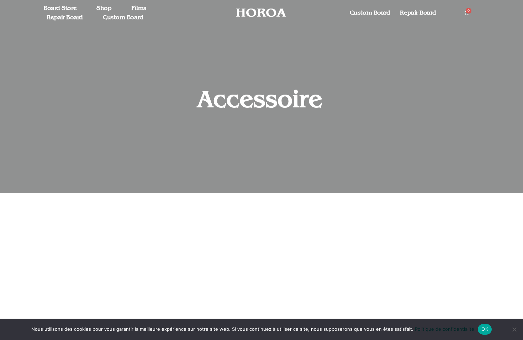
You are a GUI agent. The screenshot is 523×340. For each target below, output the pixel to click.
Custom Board (123, 17)
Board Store (59, 8)
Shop (103, 8)
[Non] (514, 329)
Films (139, 8)
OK (484, 329)
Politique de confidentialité (444, 329)
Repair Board (65, 17)
